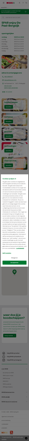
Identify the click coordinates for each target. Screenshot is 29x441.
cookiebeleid (20, 248)
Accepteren (14, 262)
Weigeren (14, 258)
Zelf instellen (6, 253)
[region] (14, 220)
